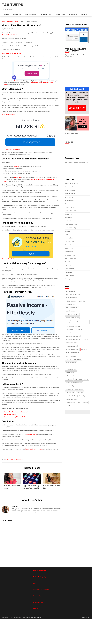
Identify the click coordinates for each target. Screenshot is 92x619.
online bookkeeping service (73, 359)
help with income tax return (73, 326)
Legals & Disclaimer (38, 602)
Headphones (68, 217)
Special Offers (17, 14)
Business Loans (69, 200)
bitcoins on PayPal (31, 434)
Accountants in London (71, 183)
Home (3, 21)
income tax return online (73, 336)
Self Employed (69, 251)
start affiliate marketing (81, 379)
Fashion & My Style (70, 207)
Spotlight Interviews (70, 258)
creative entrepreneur (72, 307)
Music (66, 234)
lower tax (85, 339)
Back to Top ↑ (86, 617)
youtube (68, 406)
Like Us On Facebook (39, 570)
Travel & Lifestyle (69, 275)
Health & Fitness (69, 221)
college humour (70, 304)
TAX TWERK (12, 5)
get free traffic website (72, 317)
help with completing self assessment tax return (76, 322)
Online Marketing (69, 241)
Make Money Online (71, 342)
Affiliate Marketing (70, 190)
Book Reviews (69, 197)
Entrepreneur (68, 204)
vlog (79, 402)
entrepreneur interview (72, 314)
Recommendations (30, 14)
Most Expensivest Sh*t (72, 349)
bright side (82, 301)
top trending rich (70, 402)
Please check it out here (8, 115)
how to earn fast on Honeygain (34, 449)
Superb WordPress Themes (33, 617)
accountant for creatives (73, 294)
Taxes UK (67, 262)
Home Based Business (13, 21)
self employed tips (71, 376)
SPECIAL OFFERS (70, 255)
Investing (67, 231)
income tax (79, 329)
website (85, 402)
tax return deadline (71, 396)
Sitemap (35, 608)
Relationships (69, 248)
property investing (71, 372)
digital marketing (70, 311)
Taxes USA (68, 265)
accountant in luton (71, 297)
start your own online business (74, 389)
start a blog (69, 379)
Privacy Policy (37, 596)
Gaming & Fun (69, 214)
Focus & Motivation (70, 210)
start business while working (74, 382)
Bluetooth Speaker (70, 193)
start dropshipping (71, 386)
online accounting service (73, 352)
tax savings (82, 396)
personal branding (71, 369)
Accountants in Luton (71, 187)
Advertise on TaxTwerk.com (41, 589)
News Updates (69, 238)
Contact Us (84, 14)
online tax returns (71, 362)
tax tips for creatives (71, 399)
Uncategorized (69, 279)
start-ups (81, 376)
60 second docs (70, 291)
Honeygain (16, 166)
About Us (6, 14)
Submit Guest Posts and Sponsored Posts (76, 162)
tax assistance (70, 392)
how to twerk (69, 329)
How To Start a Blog (45, 14)
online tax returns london (73, 366)
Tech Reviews (73, 14)
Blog (34, 583)
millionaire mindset (71, 346)
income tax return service (73, 339)
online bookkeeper (71, 356)
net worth (84, 349)
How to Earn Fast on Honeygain (14, 459)
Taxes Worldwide (69, 268)
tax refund (80, 392)
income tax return (71, 333)
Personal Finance (60, 14)
